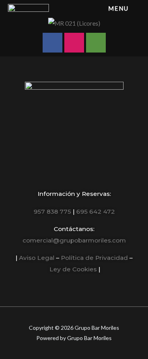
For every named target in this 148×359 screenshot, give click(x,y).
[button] (5, 23)
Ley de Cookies (73, 269)
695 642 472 (95, 211)
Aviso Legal (36, 257)
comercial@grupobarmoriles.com (74, 240)
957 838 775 (52, 211)
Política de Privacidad (94, 257)
